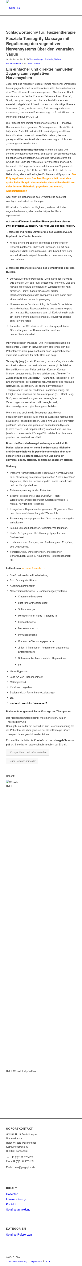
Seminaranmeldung (18, 1209)
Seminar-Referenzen (19, 1234)
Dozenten (12, 1194)
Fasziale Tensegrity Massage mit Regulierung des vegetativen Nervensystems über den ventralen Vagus (40, 46)
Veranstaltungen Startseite (41, 59)
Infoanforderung (16, 1199)
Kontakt (11, 1204)
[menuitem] (17, 1261)
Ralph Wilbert (34, 63)
